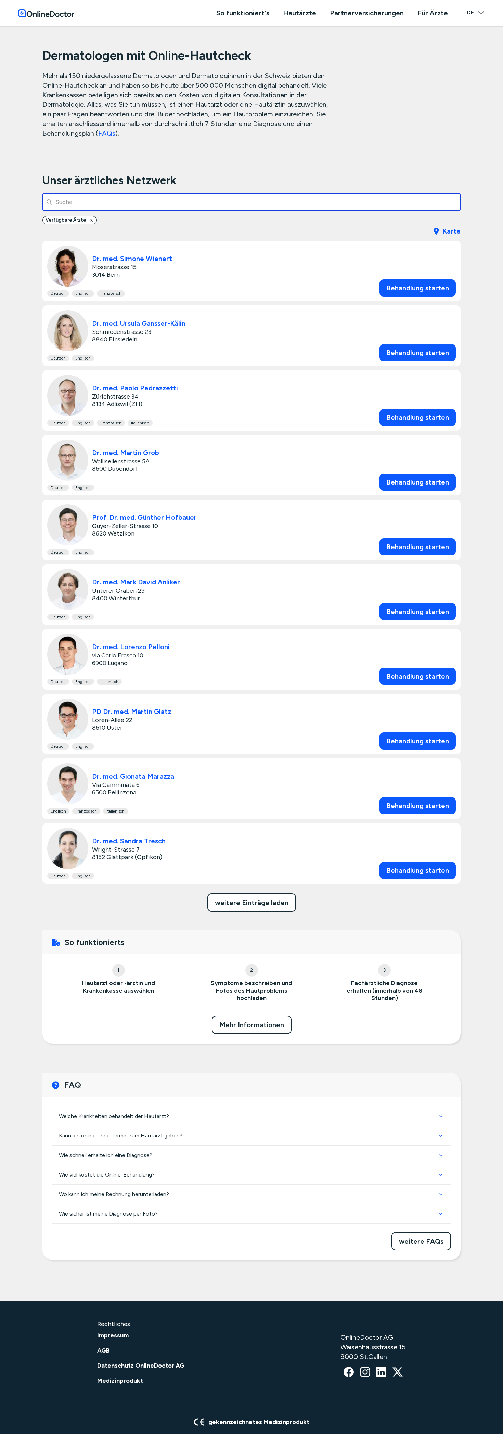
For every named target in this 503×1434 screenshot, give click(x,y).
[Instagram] (365, 1373)
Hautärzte (299, 13)
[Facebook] (349, 1373)
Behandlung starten (417, 288)
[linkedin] (381, 1373)
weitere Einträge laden (251, 902)
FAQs (106, 133)
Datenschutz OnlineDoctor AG (140, 1365)
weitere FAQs (421, 1241)
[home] (46, 13)
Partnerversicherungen (367, 13)
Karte (451, 231)
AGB (103, 1350)
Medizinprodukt (120, 1380)
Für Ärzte (432, 13)
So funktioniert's (242, 13)
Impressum (113, 1335)
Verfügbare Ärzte (66, 220)
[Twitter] (397, 1373)
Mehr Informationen (251, 1025)
